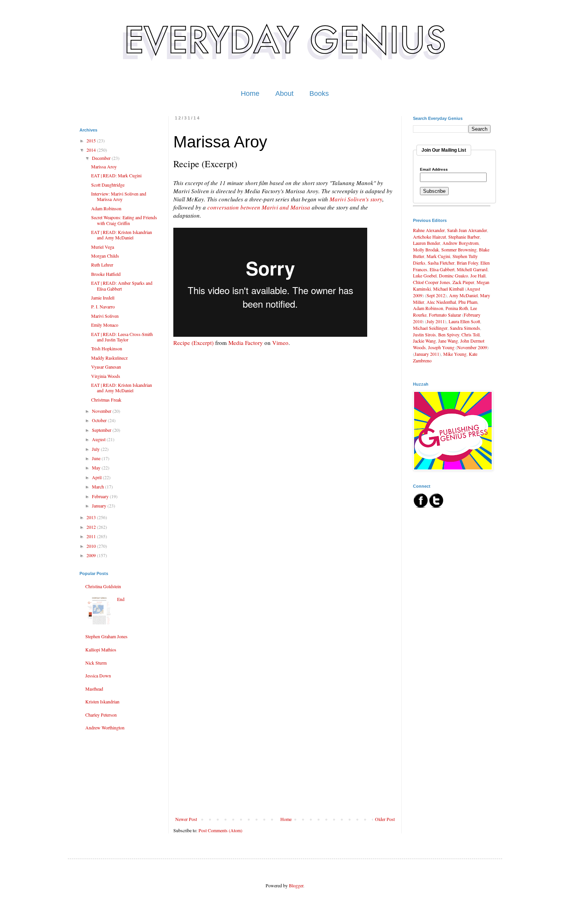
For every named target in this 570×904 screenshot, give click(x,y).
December (102, 158)
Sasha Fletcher (441, 263)
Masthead (94, 689)
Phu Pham (467, 302)
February (101, 496)
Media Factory (245, 342)
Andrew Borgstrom (460, 243)
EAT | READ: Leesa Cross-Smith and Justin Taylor (122, 337)
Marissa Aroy (104, 166)
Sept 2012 (436, 295)
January (99, 505)
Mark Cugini (438, 256)
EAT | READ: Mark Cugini (116, 175)
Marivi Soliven (105, 316)
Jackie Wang (424, 341)
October (100, 420)
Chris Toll (470, 334)
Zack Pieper (463, 282)
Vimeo (280, 342)
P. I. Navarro (103, 306)
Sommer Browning (459, 249)
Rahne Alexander (429, 230)
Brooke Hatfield (106, 274)
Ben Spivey (448, 334)
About (284, 93)
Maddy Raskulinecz (109, 358)
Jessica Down (98, 675)
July (96, 449)
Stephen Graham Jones (106, 636)
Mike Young (454, 354)
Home (250, 93)
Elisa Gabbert (442, 269)
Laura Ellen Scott (464, 321)
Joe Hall (477, 275)
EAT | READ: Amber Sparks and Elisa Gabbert (121, 285)
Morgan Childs (105, 256)
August (99, 439)
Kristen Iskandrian (102, 701)
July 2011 (436, 321)
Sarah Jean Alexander (467, 230)
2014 (91, 150)
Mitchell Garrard (472, 269)
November (102, 411)
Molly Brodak (426, 249)
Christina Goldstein (103, 586)
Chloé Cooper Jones (431, 282)
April (97, 477)
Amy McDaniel (463, 295)
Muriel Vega (102, 247)
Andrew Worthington (104, 727)
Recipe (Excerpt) (193, 342)
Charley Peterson (101, 715)
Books (319, 93)
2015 (91, 140)
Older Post (385, 819)
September (102, 430)
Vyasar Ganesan (106, 367)
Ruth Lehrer (102, 265)
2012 (91, 527)
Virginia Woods (105, 376)
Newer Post (186, 819)
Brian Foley (467, 263)
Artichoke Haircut (429, 237)
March (98, 486)
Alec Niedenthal (441, 302)
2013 (91, 517)
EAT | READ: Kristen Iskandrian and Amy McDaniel (121, 235)
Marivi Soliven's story (356, 199)
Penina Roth (457, 308)
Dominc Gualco (453, 275)
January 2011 (427, 354)
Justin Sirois (424, 334)
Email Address (434, 169)
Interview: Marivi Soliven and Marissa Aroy (118, 196)
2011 (91, 536)
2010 (91, 546)
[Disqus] (285, 513)
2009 (91, 555)
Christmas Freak (106, 400)
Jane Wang (448, 341)
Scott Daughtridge (107, 185)
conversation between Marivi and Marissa (258, 207)
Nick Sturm (96, 663)
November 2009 (472, 347)
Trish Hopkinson (106, 348)
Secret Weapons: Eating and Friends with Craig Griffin (124, 220)
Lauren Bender (426, 243)
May (97, 467)
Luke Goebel (425, 275)
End (120, 599)
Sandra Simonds (465, 328)
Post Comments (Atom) (220, 830)
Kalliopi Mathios (100, 649)
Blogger (296, 885)
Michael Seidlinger (430, 328)
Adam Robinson (106, 208)
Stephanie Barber (464, 237)
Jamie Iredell (102, 297)
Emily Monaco (104, 325)
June (97, 458)
